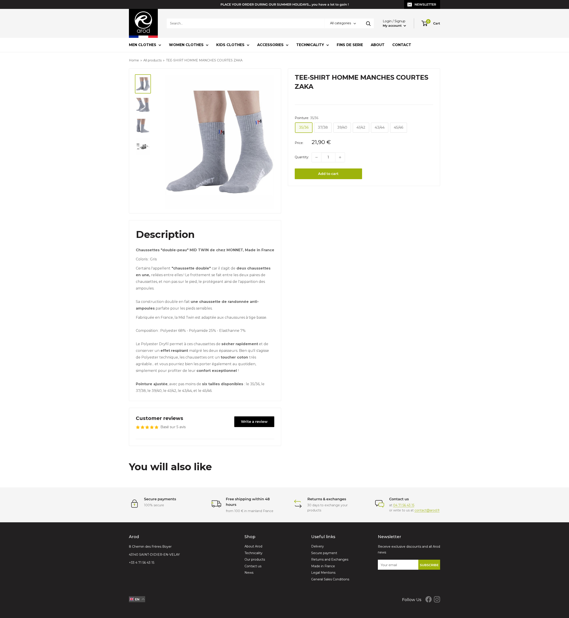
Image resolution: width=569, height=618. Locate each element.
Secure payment (324, 553)
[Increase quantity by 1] (340, 157)
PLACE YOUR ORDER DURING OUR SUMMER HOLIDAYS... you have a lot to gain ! (284, 4)
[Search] (368, 23)
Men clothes (142, 45)
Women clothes (186, 45)
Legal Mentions (323, 573)
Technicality (310, 45)
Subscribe (429, 565)
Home (134, 60)
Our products (254, 559)
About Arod (253, 546)
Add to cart (328, 174)
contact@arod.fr (427, 510)
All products (152, 60)
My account (393, 26)
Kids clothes (230, 45)
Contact (401, 45)
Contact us (252, 566)
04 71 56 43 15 (403, 505)
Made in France (323, 566)
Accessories (270, 45)
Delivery (317, 546)
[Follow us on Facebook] (428, 599)
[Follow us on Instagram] (437, 599)
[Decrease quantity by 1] (316, 157)
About (378, 45)
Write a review (254, 421)
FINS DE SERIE (350, 45)
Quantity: (302, 157)
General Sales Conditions (330, 579)
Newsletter (425, 4)
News (248, 573)
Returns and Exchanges (329, 559)
